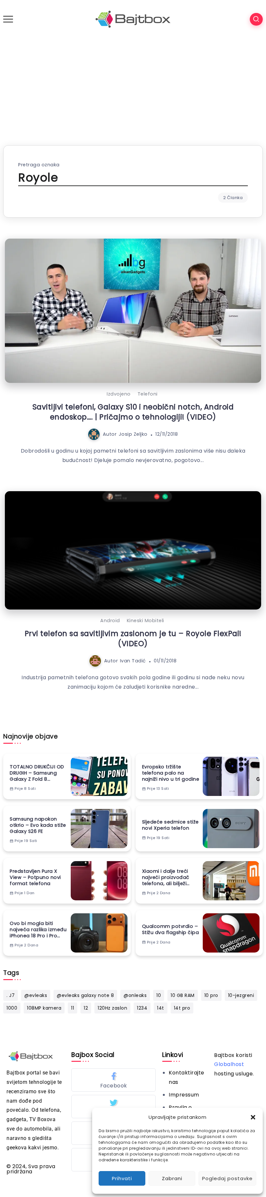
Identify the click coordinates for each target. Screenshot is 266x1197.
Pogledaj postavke (227, 1178)
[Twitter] (113, 1106)
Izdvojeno (119, 394)
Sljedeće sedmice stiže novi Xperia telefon (170, 825)
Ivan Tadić (133, 661)
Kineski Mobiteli (145, 620)
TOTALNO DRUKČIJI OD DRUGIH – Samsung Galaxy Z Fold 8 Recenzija (37, 773)
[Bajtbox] (133, 19)
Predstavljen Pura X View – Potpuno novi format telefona (35, 877)
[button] (253, 1117)
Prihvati (122, 1178)
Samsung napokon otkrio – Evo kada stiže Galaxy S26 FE (38, 825)
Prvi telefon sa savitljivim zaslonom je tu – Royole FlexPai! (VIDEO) (133, 638)
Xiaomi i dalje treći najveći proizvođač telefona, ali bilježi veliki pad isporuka (165, 877)
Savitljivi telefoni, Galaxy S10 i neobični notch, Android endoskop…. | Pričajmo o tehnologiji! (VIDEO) (133, 412)
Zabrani (172, 1178)
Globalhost (229, 1064)
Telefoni (148, 394)
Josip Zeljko (133, 434)
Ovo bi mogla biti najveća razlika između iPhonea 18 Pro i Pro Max (38, 929)
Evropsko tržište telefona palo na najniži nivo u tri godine (171, 773)
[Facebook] (113, 1080)
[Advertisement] (133, 86)
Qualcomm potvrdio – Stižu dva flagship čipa (170, 929)
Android (110, 620)
